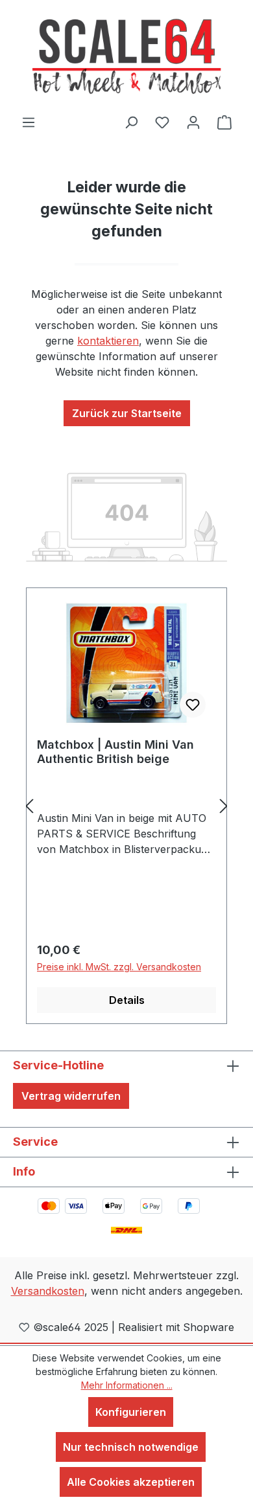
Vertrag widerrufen (71, 1095)
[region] (126, 806)
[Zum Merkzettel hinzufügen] (193, 705)
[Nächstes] (224, 806)
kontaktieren (108, 340)
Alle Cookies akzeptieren (131, 1481)
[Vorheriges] (29, 806)
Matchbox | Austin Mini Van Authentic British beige (115, 752)
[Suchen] (131, 122)
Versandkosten (47, 1290)
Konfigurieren (130, 1411)
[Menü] (28, 122)
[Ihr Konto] (193, 122)
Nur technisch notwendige (131, 1446)
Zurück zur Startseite (127, 413)
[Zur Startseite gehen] (126, 57)
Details (127, 1000)
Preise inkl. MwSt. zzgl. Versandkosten (119, 966)
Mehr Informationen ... (127, 1385)
